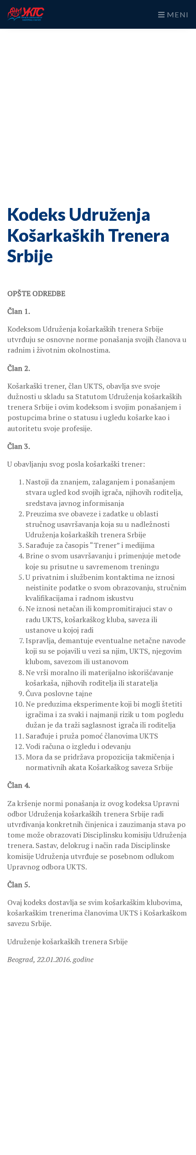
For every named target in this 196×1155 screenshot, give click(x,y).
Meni (177, 14)
